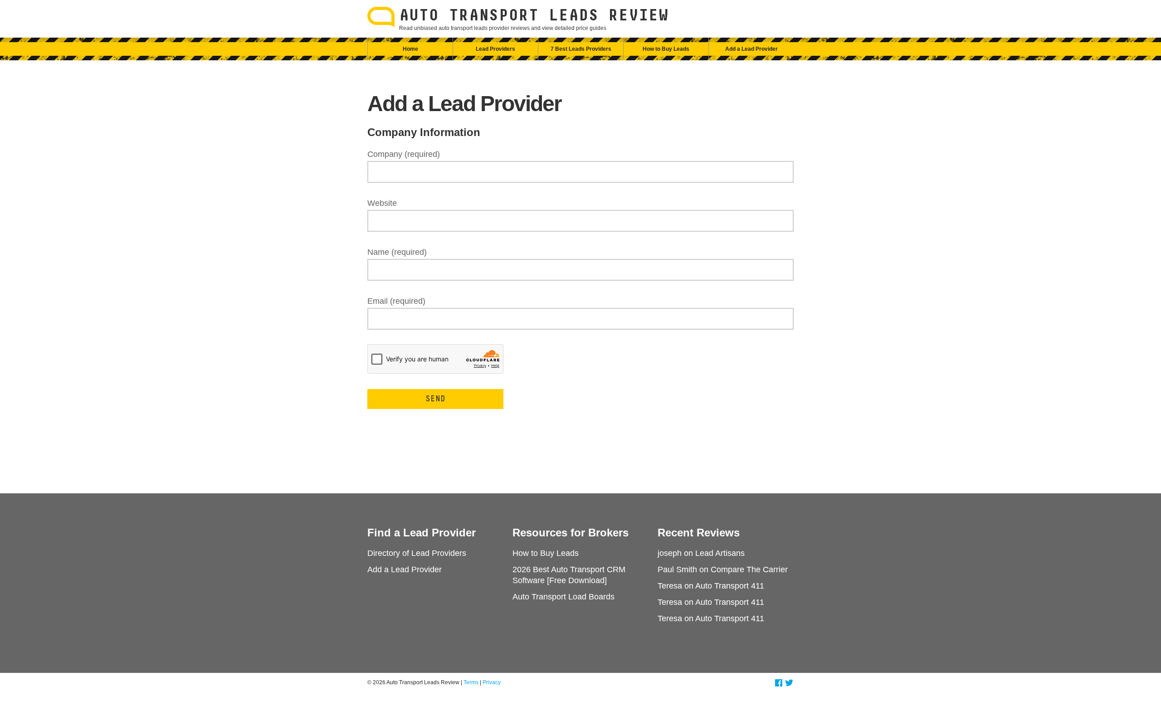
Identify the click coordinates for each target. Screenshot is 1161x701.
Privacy (492, 682)
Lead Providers (495, 49)
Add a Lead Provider (751, 49)
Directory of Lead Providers (416, 553)
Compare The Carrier (749, 569)
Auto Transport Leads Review (533, 16)
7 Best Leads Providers (581, 49)
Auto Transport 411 (729, 585)
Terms (470, 682)
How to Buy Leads (666, 49)
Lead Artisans (720, 553)
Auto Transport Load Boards (563, 596)
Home (410, 49)
